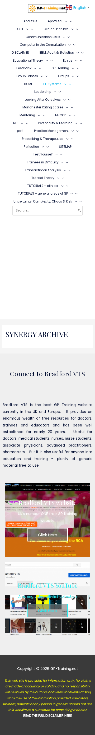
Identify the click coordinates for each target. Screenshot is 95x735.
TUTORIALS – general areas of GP (43, 193)
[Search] (80, 210)
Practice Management (51, 131)
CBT (20, 29)
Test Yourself (43, 154)
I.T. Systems (52, 84)
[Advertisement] (47, 265)
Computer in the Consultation (43, 45)
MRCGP (60, 115)
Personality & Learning (55, 123)
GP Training (60, 68)
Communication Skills (43, 37)
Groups (63, 76)
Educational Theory (28, 60)
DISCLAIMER (20, 52)
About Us (30, 21)
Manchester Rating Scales (42, 107)
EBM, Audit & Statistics (57, 52)
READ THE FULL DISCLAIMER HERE (47, 715)
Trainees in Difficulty (43, 162)
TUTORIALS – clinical (43, 186)
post (20, 131)
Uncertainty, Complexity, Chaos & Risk (42, 201)
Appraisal (55, 21)
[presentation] (64, 21)
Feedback (23, 68)
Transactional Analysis (43, 170)
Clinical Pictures (56, 29)
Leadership (42, 92)
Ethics (68, 60)
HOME (28, 84)
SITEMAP (65, 147)
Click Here (47, 535)
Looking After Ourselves (43, 100)
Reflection (31, 147)
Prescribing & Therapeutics (43, 139)
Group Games (27, 76)
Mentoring (27, 115)
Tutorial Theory (42, 178)
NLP (15, 123)
